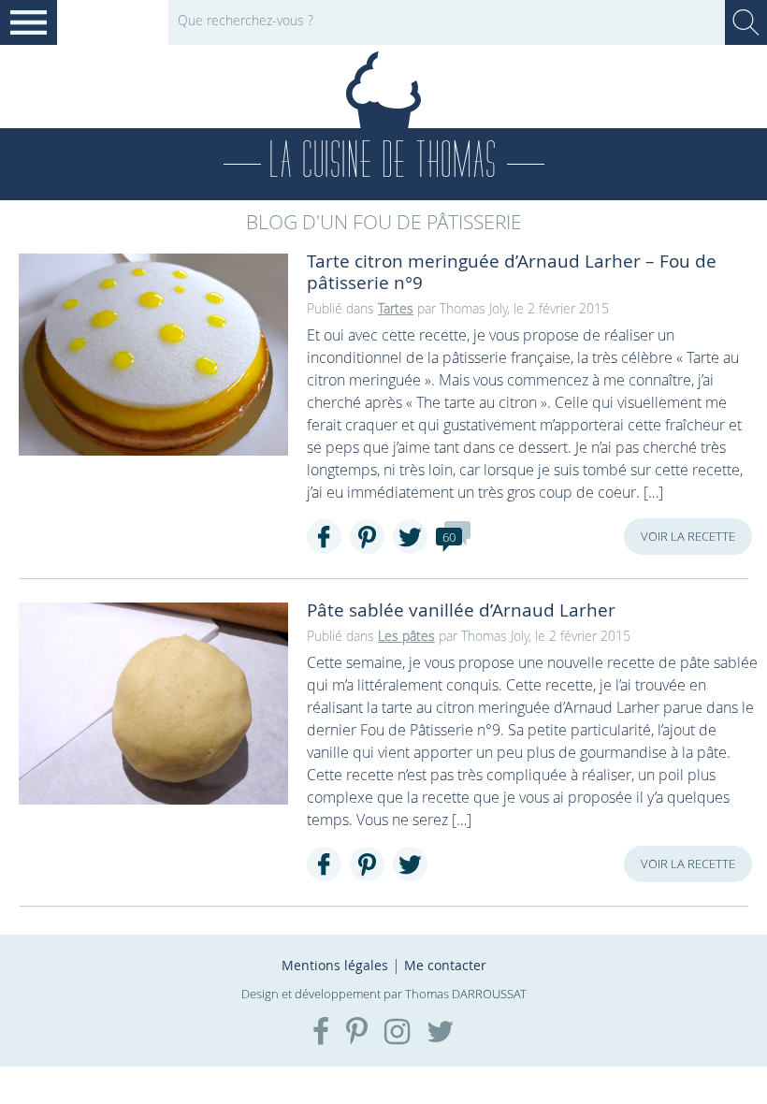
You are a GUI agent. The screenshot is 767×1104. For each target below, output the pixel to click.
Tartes (395, 308)
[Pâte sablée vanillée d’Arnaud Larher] (153, 704)
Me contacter (445, 965)
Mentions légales (335, 965)
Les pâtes (406, 636)
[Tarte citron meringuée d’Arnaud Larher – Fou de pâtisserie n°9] (153, 355)
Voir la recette (688, 537)
